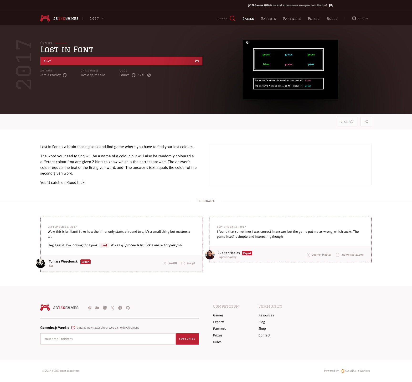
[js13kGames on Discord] (97, 307)
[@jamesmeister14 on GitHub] (65, 74)
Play (47, 61)
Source (124, 75)
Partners (292, 19)
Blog (261, 322)
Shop (262, 328)
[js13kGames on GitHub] (128, 307)
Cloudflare (357, 370)
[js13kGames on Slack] (89, 307)
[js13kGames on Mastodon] (105, 307)
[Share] (366, 121)
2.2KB (141, 75)
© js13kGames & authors (60, 370)
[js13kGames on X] (112, 307)
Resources (266, 315)
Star (345, 123)
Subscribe (187, 338)
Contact (264, 335)
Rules (332, 19)
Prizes (313, 19)
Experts (268, 19)
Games (248, 19)
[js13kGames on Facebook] (120, 307)
